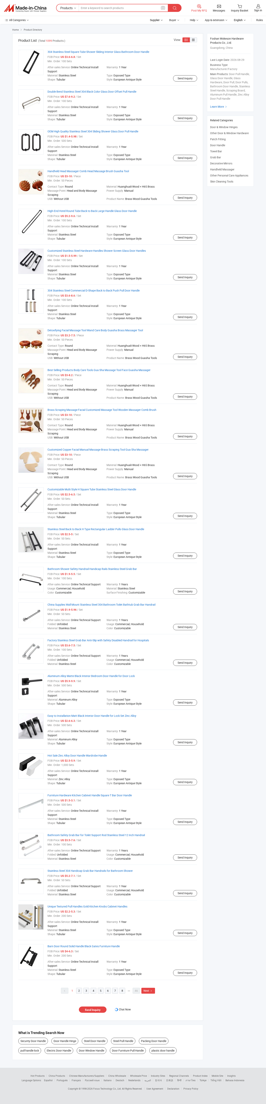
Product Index (200, 1075)
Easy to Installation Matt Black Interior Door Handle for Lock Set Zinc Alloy (92, 716)
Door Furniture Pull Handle (128, 1050)
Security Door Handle (33, 1041)
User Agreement (154, 1088)
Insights (231, 1075)
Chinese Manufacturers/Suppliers (86, 1075)
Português (62, 1080)
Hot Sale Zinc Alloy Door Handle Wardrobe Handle (77, 755)
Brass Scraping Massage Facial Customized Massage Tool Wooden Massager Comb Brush (102, 410)
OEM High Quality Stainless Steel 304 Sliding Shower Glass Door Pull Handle (93, 131)
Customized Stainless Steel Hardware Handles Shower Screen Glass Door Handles (97, 251)
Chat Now (125, 1009)
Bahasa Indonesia (234, 1080)
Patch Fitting (218, 139)
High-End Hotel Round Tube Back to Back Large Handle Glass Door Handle (92, 211)
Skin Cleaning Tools (221, 181)
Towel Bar (216, 151)
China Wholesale (117, 1075)
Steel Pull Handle (123, 1041)
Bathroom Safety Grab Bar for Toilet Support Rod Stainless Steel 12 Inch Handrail (96, 835)
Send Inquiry (185, 78)
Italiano (108, 1080)
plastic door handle (162, 1050)
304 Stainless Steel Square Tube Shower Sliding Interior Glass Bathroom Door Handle (98, 52)
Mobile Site (217, 1075)
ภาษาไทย (191, 1080)
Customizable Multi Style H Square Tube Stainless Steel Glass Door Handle (92, 489)
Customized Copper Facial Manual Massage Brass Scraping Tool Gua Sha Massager (98, 449)
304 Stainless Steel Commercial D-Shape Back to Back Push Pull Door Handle (94, 290)
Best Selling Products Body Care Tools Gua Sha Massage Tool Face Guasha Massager (99, 370)
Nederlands (134, 1080)
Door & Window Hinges (224, 127)
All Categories (17, 20)
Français (76, 1080)
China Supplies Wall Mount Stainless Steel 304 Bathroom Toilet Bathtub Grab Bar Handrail (101, 604)
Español (48, 1080)
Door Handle (217, 145)
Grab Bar (215, 157)
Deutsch (120, 1080)
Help (192, 20)
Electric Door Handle (59, 1050)
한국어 (158, 1080)
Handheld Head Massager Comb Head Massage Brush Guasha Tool (88, 171)
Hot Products (38, 1075)
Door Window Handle (91, 1050)
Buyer (172, 20)
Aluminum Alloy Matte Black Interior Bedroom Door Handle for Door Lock (91, 676)
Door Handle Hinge (65, 1041)
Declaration (173, 1088)
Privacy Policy (190, 1088)
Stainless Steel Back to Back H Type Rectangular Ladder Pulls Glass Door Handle (96, 529)
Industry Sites (158, 1075)
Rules (259, 20)
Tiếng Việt (216, 1080)
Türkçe (203, 1080)
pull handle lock (29, 1050)
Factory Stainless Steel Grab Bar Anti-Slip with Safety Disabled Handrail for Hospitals (98, 640)
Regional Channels (179, 1075)
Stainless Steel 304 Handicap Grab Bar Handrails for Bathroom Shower (90, 871)
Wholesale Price (138, 1075)
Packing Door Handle (153, 1041)
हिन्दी (179, 1080)
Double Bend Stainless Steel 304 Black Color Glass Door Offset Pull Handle (92, 91)
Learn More (219, 106)
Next (148, 990)
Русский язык (92, 1080)
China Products (57, 1075)
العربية (147, 1080)
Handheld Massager (222, 169)
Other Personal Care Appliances (229, 175)
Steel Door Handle (94, 1041)
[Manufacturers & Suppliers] (25, 8)
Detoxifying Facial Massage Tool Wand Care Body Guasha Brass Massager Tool (95, 330)
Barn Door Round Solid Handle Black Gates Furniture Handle (84, 946)
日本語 (169, 1080)
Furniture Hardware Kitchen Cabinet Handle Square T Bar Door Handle (90, 795)
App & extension (214, 20)
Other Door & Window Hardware (229, 133)
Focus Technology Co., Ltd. (107, 1088)
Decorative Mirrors (221, 163)
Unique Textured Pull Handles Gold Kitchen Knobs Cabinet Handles (87, 906)
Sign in (258, 10)
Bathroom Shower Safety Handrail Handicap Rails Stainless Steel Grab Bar (92, 569)
